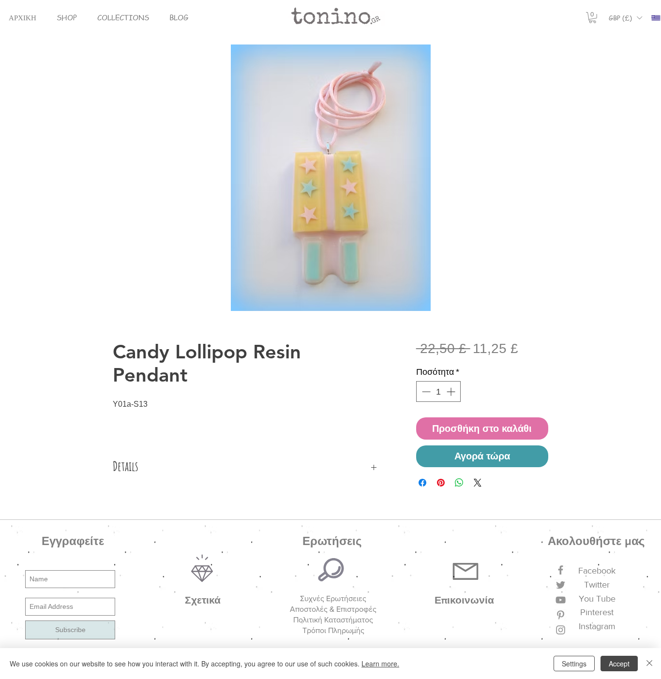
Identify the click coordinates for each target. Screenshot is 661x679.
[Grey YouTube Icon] (561, 600)
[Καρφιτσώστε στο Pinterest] (441, 482)
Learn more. (380, 663)
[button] (66, 17)
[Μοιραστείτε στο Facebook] (422, 482)
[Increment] (451, 391)
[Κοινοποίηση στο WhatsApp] (459, 482)
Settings (574, 663)
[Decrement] (425, 391)
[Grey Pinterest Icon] (561, 615)
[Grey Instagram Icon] (561, 630)
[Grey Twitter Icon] (561, 585)
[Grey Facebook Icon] (561, 570)
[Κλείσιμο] (649, 663)
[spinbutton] (438, 391)
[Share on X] (477, 482)
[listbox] (625, 18)
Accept (619, 663)
